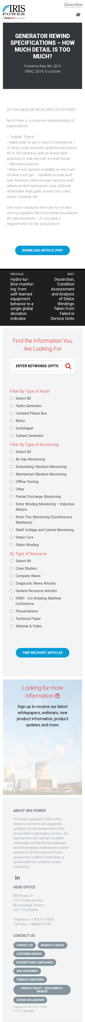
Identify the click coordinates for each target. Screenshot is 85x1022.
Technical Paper (28, 619)
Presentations (27, 611)
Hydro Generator (28, 406)
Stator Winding (27, 545)
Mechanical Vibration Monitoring (41, 474)
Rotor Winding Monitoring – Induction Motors (45, 507)
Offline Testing (27, 482)
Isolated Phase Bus (31, 413)
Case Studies (26, 568)
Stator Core (25, 537)
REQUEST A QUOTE (52, 945)
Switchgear (24, 428)
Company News (28, 576)
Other (20, 489)
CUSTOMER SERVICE (29, 953)
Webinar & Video (29, 626)
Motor (20, 421)
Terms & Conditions (30, 979)
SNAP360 (28, 1010)
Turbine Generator (30, 436)
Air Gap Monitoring (30, 459)
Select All (23, 398)
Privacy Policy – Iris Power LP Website (42, 990)
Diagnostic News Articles (36, 583)
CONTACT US (25, 945)
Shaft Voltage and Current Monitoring (45, 530)
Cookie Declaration (30, 1000)
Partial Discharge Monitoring (38, 496)
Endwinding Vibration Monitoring (41, 467)
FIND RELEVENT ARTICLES (43, 653)
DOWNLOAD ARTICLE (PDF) (42, 250)
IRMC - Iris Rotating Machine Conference (38, 601)
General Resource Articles (36, 591)
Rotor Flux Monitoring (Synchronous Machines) (44, 520)
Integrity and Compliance (35, 962)
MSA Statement (27, 971)
